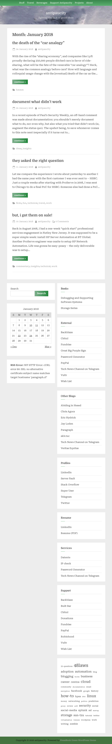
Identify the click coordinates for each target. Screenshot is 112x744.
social (95, 706)
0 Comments (62, 221)
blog (95, 672)
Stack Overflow (70, 484)
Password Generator (73, 356)
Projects (79, 3)
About (89, 3)
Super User (67, 490)
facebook (76, 690)
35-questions (66, 666)
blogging (67, 676)
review (70, 706)
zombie (74, 724)
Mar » (48, 346)
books (77, 677)
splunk (82, 710)
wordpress (85, 720)
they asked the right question (38, 161)
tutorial (88, 716)
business (86, 676)
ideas (19, 148)
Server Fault (68, 478)
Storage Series (69, 308)
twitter (96, 716)
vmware (76, 720)
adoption (67, 671)
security (85, 705)
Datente (65, 557)
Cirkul (64, 338)
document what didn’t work (37, 102)
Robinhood (67, 636)
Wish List (66, 381)
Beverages (41, 3)
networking (74, 701)
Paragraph (67, 430)
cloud (85, 682)
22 (19, 335)
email (88, 687)
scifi (76, 706)
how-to (67, 696)
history (94, 691)
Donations (67, 618)
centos (75, 681)
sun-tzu (79, 715)
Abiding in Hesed (71, 405)
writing (65, 724)
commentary (23, 266)
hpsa (78, 696)
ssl (90, 710)
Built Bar (66, 606)
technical (32, 203)
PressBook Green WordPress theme (78, 740)
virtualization (66, 720)
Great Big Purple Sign (73, 350)
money (64, 701)
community (66, 687)
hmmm (20, 90)
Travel (30, 3)
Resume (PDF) (69, 533)
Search (14, 288)
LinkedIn (66, 472)
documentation (79, 687)
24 (30, 335)
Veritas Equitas (70, 448)
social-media (69, 710)
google (86, 691)
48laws (81, 665)
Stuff (21, 3)
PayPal (65, 363)
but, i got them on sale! (32, 215)
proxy (63, 706)
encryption (65, 691)
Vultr (64, 375)
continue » (21, 82)
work (49, 203)
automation (83, 671)
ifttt (84, 697)
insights (27, 148)
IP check (66, 563)
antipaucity (56, 13)
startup (96, 711)
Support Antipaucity (61, 3)
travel (42, 203)
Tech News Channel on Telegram (80, 369)
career (65, 681)
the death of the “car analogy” (38, 43)
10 (30, 325)
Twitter (65, 503)
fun (24, 203)
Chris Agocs (68, 411)
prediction (94, 701)
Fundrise (66, 344)
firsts (18, 203)
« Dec (13, 346)
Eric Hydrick (68, 417)
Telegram (66, 496)
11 (36, 325)
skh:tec (65, 436)
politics (84, 701)
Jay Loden (67, 423)
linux (91, 696)
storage (66, 715)
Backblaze (67, 332)
